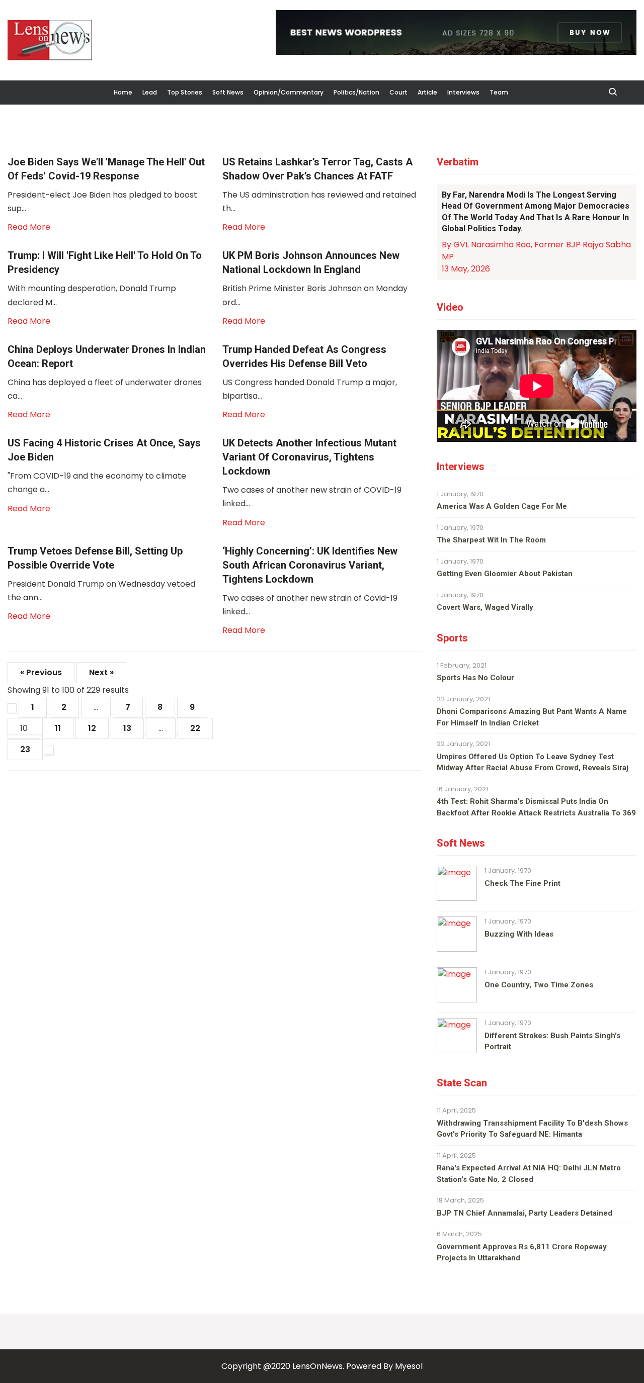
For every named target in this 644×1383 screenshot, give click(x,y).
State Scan (462, 1083)
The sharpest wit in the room (491, 539)
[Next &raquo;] (49, 750)
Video (450, 307)
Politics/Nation (356, 92)
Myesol (409, 1366)
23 (25, 749)
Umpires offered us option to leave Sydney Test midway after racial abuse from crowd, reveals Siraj (532, 762)
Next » (101, 672)
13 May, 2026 (466, 268)
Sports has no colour (475, 677)
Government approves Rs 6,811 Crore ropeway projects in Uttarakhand (522, 1252)
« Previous (41, 672)
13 (127, 728)
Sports (452, 638)
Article (427, 92)
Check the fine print (522, 883)
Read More (29, 227)
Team (499, 92)
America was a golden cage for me (502, 506)
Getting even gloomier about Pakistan (505, 573)
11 (58, 728)
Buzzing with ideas (519, 934)
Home (123, 92)
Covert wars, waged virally (485, 607)
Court (398, 92)
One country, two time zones (539, 984)
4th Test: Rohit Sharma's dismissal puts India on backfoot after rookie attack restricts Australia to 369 (536, 807)
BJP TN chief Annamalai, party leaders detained (524, 1213)
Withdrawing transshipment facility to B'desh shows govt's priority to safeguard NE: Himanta (532, 1129)
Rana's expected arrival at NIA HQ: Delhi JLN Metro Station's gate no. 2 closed (529, 1173)
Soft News (228, 92)
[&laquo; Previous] (12, 707)
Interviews (463, 92)
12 (92, 728)
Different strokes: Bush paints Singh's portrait (552, 1041)
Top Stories (184, 92)
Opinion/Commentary (289, 92)
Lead (149, 92)
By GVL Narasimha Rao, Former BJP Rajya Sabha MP (536, 250)
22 (195, 728)
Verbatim (457, 162)
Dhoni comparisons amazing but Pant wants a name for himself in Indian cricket (532, 717)
